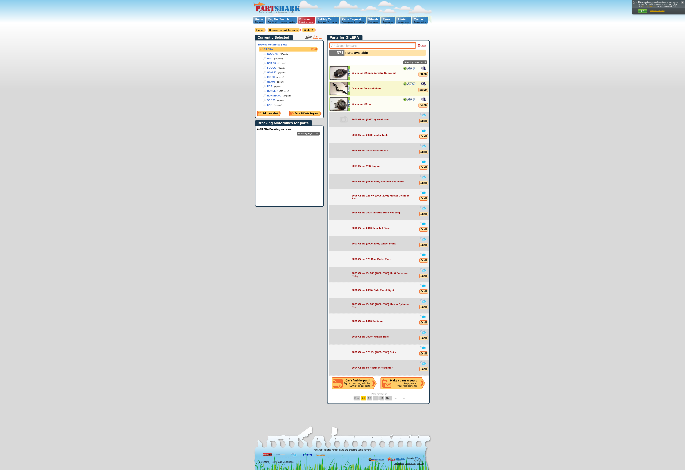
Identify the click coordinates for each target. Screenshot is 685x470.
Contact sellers (420, 20)
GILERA (308, 30)
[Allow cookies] (642, 11)
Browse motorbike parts (283, 30)
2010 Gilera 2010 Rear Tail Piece (371, 228)
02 (369, 398)
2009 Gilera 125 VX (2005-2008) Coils (374, 352)
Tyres (386, 19)
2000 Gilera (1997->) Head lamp (370, 119)
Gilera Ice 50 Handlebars (366, 88)
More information (657, 10)
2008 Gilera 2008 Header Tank (370, 135)
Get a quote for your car (327, 20)
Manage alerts (403, 20)
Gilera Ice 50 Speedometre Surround (374, 72)
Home (259, 19)
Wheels (373, 19)
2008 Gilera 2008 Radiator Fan (370, 150)
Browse (304, 19)
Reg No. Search (278, 19)
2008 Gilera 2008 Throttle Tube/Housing (376, 212)
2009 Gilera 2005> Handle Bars (370, 336)
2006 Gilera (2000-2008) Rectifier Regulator (378, 181)
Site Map (420, 464)
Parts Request (351, 19)
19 (381, 398)
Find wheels (373, 20)
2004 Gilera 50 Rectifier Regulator (372, 367)
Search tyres (388, 20)
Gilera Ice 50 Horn (362, 104)
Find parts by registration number (281, 20)
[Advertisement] (367, 8)
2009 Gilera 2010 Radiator (367, 321)
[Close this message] (682, 2)
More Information (649, 6)
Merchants (263, 462)
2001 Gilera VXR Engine (366, 166)
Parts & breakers (306, 20)
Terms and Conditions (282, 462)
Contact (419, 19)
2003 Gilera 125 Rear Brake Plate (371, 259)
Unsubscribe (399, 464)
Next (389, 398)
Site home (259, 20)
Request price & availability (353, 20)
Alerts (402, 19)
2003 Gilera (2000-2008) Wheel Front (374, 243)
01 (363, 398)
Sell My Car (325, 19)
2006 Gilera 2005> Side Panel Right (373, 290)
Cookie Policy (410, 464)
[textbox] (372, 45)
